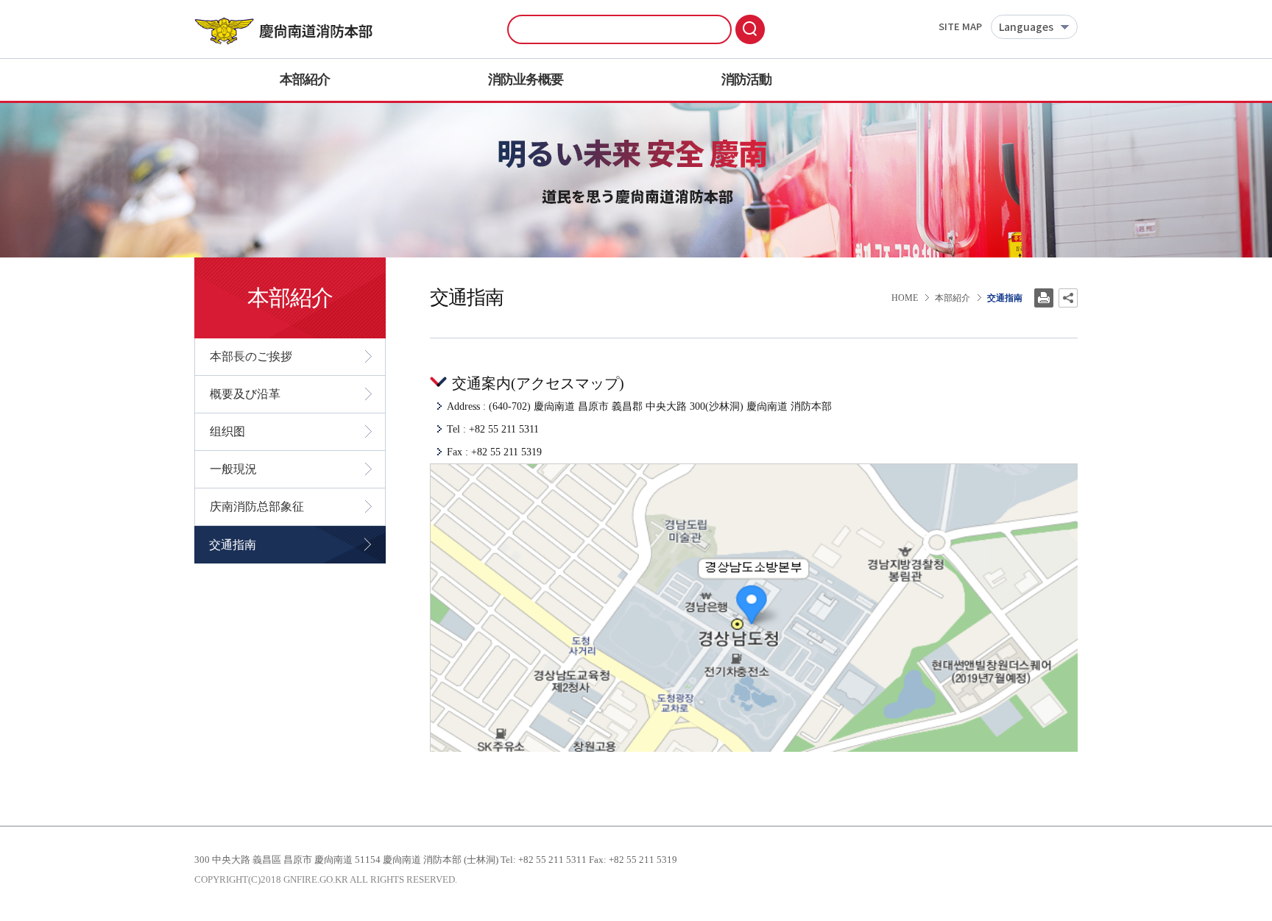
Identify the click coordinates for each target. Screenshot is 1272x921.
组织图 (227, 431)
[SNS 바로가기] (1068, 297)
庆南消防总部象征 (257, 506)
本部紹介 (305, 79)
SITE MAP (960, 27)
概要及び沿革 (245, 394)
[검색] (750, 29)
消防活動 (746, 79)
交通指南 (232, 544)
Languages (1026, 27)
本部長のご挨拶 (251, 356)
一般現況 (233, 469)
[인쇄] (1043, 297)
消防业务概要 (525, 79)
